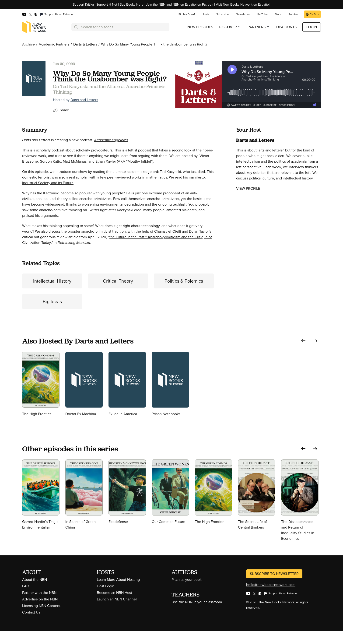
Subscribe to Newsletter (274, 573)
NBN (162, 4)
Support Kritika (83, 4)
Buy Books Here (132, 4)
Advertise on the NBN (40, 599)
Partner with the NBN (39, 592)
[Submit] (75, 27)
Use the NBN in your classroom (197, 602)
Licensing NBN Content (41, 605)
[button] (303, 341)
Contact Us (31, 612)
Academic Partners (54, 44)
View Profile (248, 188)
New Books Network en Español (246, 4)
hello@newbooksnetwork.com (270, 584)
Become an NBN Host (114, 592)
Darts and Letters (84, 99)
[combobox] (120, 27)
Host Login (105, 586)
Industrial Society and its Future (48, 183)
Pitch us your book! (187, 579)
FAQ (25, 586)
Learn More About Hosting (118, 579)
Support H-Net (106, 4)
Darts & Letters (85, 44)
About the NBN (34, 579)
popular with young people (101, 193)
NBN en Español (184, 4)
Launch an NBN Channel (117, 599)
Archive (28, 44)
